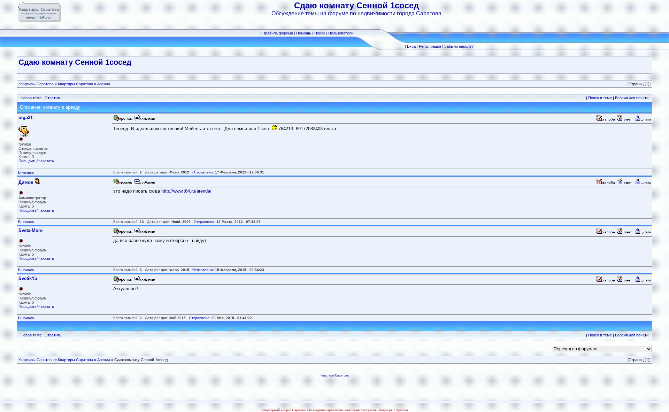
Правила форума (277, 33)
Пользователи (340, 33)
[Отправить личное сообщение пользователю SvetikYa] (144, 281)
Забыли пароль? (459, 46)
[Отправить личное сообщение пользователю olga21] (144, 120)
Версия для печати (631, 98)
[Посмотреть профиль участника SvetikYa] (123, 281)
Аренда (103, 84)
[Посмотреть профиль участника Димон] (123, 183)
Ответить (53, 98)
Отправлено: (203, 172)
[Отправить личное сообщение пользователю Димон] (144, 183)
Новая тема (31, 98)
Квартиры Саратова (36, 84)
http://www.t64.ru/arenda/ (186, 191)
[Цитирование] (643, 120)
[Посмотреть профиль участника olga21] (123, 120)
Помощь (303, 33)
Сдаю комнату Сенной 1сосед (74, 62)
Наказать (46, 161)
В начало (26, 172)
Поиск (319, 33)
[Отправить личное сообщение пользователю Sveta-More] (144, 233)
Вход (411, 46)
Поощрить (27, 161)
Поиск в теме (600, 98)
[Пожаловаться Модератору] (605, 120)
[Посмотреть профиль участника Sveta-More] (123, 233)
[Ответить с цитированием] (625, 120)
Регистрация (430, 46)
